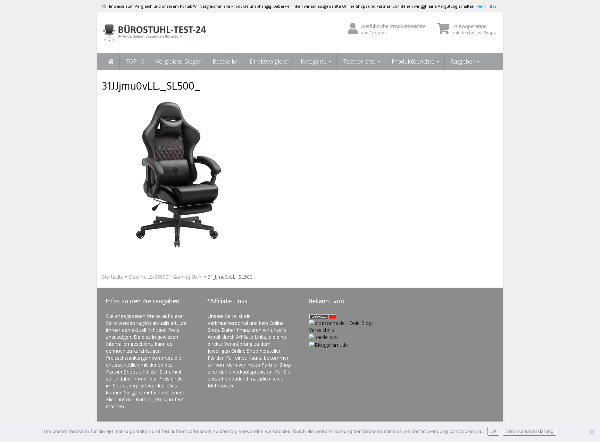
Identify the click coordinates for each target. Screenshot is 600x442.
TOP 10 (134, 61)
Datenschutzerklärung (529, 431)
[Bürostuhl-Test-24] (164, 32)
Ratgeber (463, 61)
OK (493, 431)
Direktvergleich (270, 61)
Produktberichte (414, 61)
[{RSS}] (323, 337)
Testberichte (359, 61)
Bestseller (225, 61)
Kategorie (314, 61)
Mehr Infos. (487, 6)
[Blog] (328, 344)
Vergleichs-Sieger (178, 61)
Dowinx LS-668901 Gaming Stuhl (165, 276)
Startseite (113, 276)
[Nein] (591, 431)
